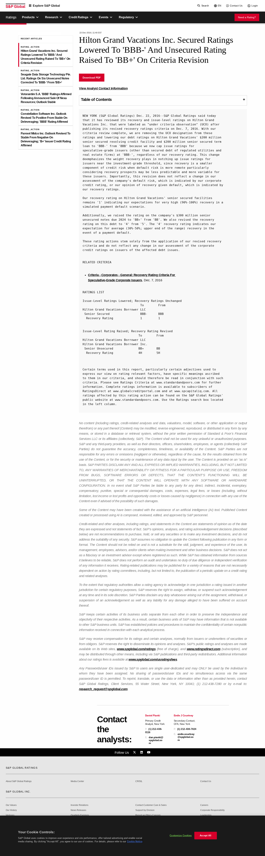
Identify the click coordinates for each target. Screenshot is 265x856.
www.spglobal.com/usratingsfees (153, 659)
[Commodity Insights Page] (135, 752)
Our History (11, 810)
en (219, 5)
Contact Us (236, 5)
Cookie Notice (134, 841)
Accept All (205, 835)
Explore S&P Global (46, 5)
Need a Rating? (247, 17)
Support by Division (144, 810)
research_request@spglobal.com (103, 689)
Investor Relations (79, 805)
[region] (132, 836)
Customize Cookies (181, 835)
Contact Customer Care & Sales (151, 805)
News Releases (78, 810)
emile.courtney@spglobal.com (186, 737)
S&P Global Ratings (21, 767)
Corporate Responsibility (212, 810)
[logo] (15, 5)
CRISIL (138, 781)
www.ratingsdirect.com (203, 649)
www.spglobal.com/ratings (136, 649)
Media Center (77, 781)
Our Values (11, 805)
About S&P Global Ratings (19, 781)
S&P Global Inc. (18, 791)
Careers (204, 805)
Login (254, 5)
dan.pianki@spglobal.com (156, 740)
